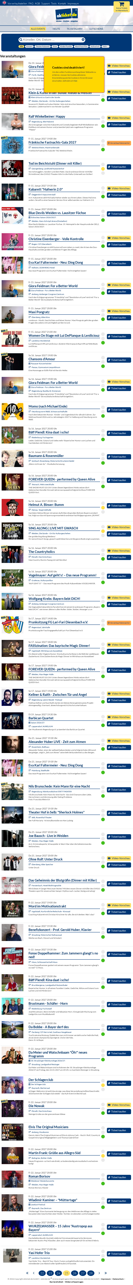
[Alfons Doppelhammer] (30, 962)
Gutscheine (96, 28)
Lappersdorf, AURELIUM (42, 726)
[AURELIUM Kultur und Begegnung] (30, 1235)
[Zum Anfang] (27, 1273)
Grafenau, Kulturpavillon (42, 580)
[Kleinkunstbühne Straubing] (30, 1064)
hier (75, 81)
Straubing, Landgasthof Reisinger (46, 1064)
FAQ (31, 3)
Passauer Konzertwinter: (41, 363)
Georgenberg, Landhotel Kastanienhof (48, 168)
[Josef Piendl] (30, 437)
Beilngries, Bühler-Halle (42, 1158)
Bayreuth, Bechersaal (41, 1088)
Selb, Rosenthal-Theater (42, 817)
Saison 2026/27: (38, 722)
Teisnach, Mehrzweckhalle (43, 484)
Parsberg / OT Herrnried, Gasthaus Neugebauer (52, 1032)
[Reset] (83, 39)
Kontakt (62, 3)
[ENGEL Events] (30, 580)
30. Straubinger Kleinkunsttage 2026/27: (48, 1060)
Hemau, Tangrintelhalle (41, 510)
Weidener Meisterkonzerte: (42, 1181)
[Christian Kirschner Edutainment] (30, 911)
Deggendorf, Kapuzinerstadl (43, 194)
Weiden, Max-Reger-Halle (43, 674)
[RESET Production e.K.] (30, 484)
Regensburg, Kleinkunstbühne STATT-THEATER (52, 791)
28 (91, 1273)
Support (45, 3)
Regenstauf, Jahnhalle (41, 627)
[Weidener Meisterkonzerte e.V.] (30, 1184)
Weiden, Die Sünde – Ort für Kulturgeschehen (51, 101)
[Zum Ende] (106, 1273)
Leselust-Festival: (38, 1204)
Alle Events (38, 28)
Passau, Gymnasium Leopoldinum (46, 367)
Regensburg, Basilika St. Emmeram (46, 391)
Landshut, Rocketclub (41, 340)
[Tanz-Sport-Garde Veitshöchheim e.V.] (30, 147)
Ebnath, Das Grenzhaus (42, 557)
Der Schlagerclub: (38, 1084)
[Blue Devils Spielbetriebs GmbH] (30, 221)
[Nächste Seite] (99, 1273)
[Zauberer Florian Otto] (30, 651)
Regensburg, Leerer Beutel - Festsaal (47, 700)
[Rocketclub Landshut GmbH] (30, 340)
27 (83, 1273)
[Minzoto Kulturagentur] (30, 841)
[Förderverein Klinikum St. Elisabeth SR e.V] (30, 935)
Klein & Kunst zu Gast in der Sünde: (45, 97)
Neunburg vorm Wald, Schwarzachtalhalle (49, 411)
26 (74, 1273)
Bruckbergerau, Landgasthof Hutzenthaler (50, 985)
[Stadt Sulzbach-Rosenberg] (30, 461)
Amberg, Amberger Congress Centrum (48, 294)
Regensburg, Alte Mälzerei (43, 121)
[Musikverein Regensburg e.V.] (30, 726)
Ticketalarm (74, 28)
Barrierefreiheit (56, 1282)
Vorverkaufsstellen (17, 3)
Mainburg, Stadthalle (40, 770)
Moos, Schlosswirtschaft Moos (44, 962)
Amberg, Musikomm (40, 1132)
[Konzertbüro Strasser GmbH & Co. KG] (30, 1158)
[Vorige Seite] (33, 1273)
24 (58, 1273)
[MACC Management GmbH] (30, 75)
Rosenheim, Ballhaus (40, 747)
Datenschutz (118, 1279)
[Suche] (21, 39)
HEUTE (56, 28)
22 (42, 1273)
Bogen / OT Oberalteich (42, 244)
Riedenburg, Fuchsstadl (42, 1008)
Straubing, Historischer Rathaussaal (47, 935)
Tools (53, 3)
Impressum (73, 3)
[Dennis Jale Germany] (30, 1132)
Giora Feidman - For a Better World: (46, 290)
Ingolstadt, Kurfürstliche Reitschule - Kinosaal (51, 911)
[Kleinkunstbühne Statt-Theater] (30, 791)
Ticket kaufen (118, 72)
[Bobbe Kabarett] (30, 1032)
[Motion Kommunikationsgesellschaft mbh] (30, 1208)
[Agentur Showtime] (30, 244)
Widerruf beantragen (74, 1282)
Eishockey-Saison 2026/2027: (43, 217)
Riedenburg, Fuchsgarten (42, 437)
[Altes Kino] (30, 317)
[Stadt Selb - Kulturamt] (30, 817)
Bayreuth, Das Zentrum (41, 1208)
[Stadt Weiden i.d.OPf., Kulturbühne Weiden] (30, 101)
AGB (37, 3)
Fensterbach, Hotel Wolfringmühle (46, 885)
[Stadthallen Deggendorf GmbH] (30, 194)
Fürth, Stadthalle (39, 75)
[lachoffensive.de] (30, 510)
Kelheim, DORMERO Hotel (43, 267)
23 (50, 1273)
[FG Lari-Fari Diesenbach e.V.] (30, 627)
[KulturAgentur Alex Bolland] (30, 121)
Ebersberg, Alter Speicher (42, 864)
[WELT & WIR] (30, 747)
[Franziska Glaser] (30, 533)
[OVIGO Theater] (30, 168)
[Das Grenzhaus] (30, 557)
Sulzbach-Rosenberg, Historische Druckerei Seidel (53, 461)
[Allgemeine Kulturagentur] (30, 267)
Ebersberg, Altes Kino (41, 317)
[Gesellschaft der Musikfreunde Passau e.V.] (30, 367)
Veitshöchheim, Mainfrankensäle (45, 147)
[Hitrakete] (30, 1088)
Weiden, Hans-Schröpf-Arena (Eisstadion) (49, 221)
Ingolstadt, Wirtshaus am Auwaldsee (47, 651)
